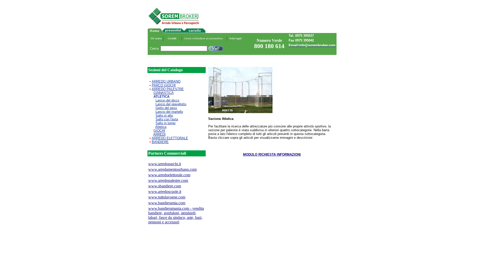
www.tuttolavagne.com (166, 197)
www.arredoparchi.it (164, 164)
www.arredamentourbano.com (172, 169)
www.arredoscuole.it (164, 191)
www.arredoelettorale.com (169, 175)
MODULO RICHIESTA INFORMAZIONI (272, 154)
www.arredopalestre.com (168, 180)
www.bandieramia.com (166, 203)
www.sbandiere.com (164, 186)
